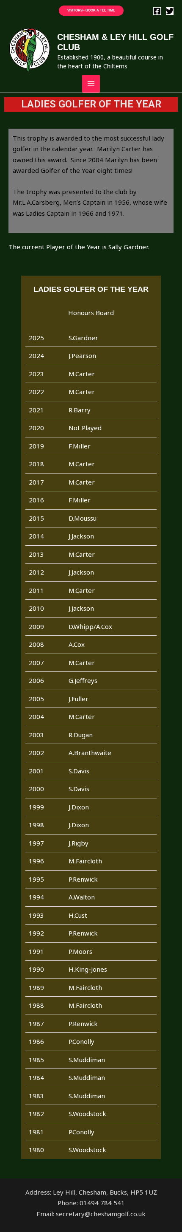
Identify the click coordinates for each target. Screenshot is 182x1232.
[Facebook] (157, 11)
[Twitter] (170, 11)
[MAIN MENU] (91, 84)
